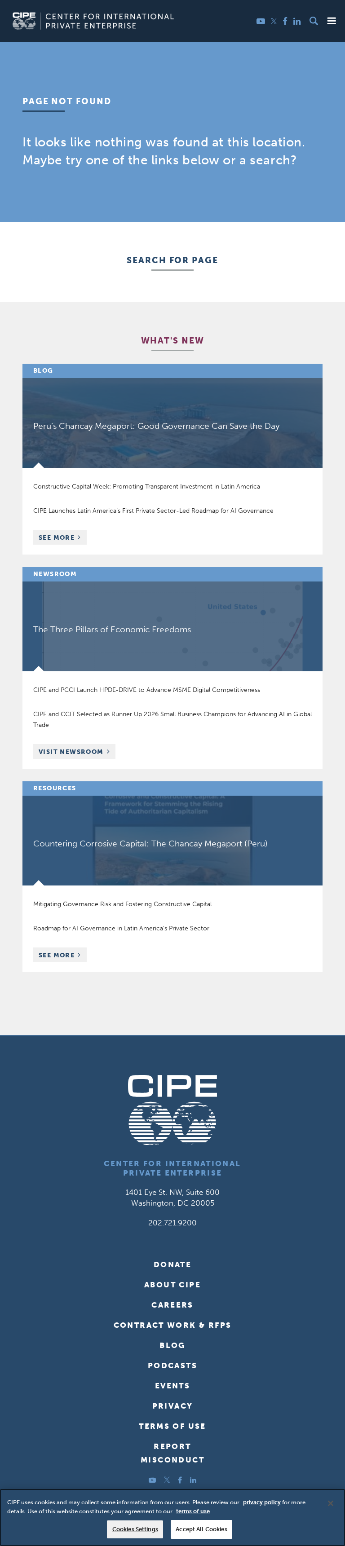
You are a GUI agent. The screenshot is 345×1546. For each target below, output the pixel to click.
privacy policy (262, 1502)
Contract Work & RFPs (173, 1325)
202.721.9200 (172, 1222)
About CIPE (172, 1284)
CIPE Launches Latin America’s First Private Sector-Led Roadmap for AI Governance (153, 511)
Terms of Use (172, 1426)
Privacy (172, 1405)
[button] (331, 21)
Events (172, 1385)
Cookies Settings (135, 1529)
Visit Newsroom (71, 752)
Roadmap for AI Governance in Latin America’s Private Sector (121, 928)
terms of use (193, 1511)
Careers (172, 1304)
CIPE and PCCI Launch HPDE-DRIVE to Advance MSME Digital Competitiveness (146, 690)
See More (63, 539)
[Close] (331, 1503)
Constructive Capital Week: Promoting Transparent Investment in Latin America (146, 486)
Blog (172, 1345)
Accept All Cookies (201, 1529)
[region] (172, 1517)
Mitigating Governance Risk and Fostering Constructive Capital (122, 904)
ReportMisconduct (172, 1453)
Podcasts (172, 1365)
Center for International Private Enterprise (172, 1168)
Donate (172, 1264)
